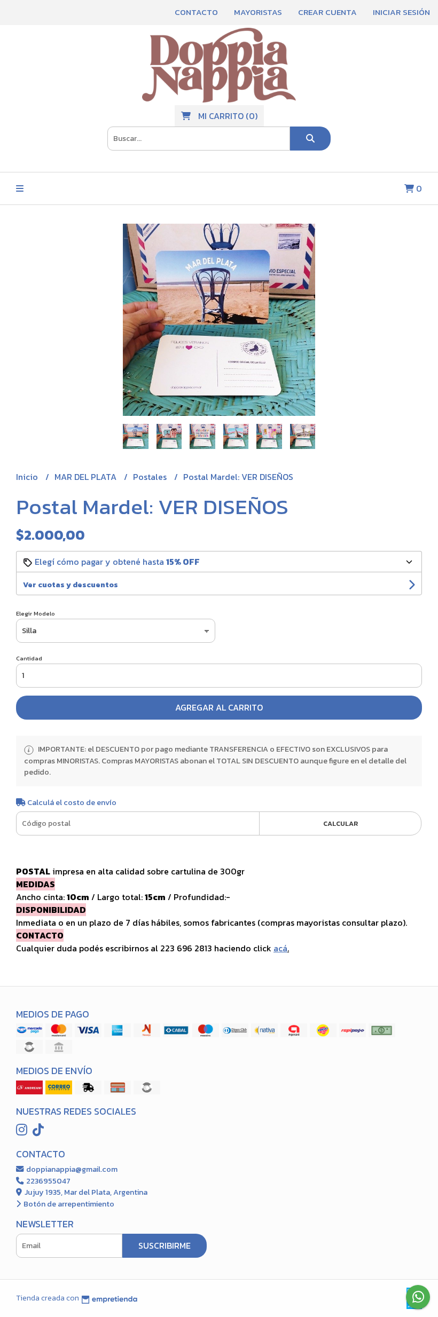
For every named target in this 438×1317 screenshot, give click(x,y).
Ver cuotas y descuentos (70, 584)
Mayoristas (258, 12)
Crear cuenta (327, 12)
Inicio (28, 476)
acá (280, 948)
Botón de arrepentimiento (68, 1204)
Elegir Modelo (35, 613)
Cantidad (29, 658)
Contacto (196, 12)
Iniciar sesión (401, 12)
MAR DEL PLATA (86, 476)
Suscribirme (164, 1245)
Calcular (340, 823)
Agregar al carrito (219, 707)
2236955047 (48, 1181)
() (227, 115)
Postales (151, 476)
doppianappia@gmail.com (71, 1169)
